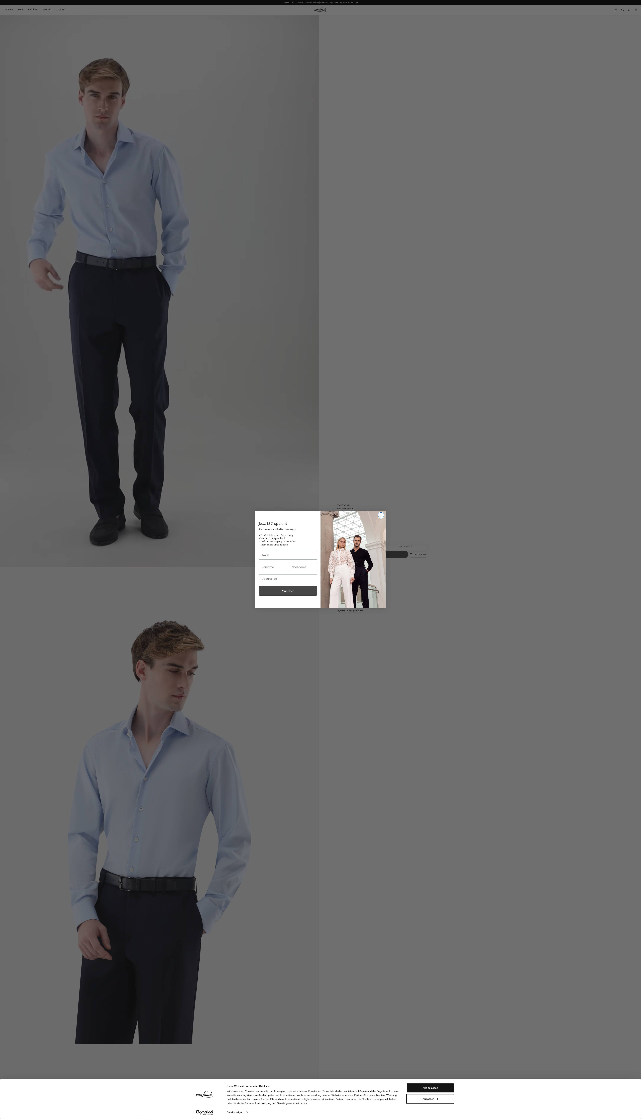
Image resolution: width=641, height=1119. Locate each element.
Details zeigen (235, 1112)
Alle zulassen (430, 1087)
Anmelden (288, 591)
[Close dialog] (381, 515)
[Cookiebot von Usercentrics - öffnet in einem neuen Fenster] (204, 1112)
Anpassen (428, 1098)
